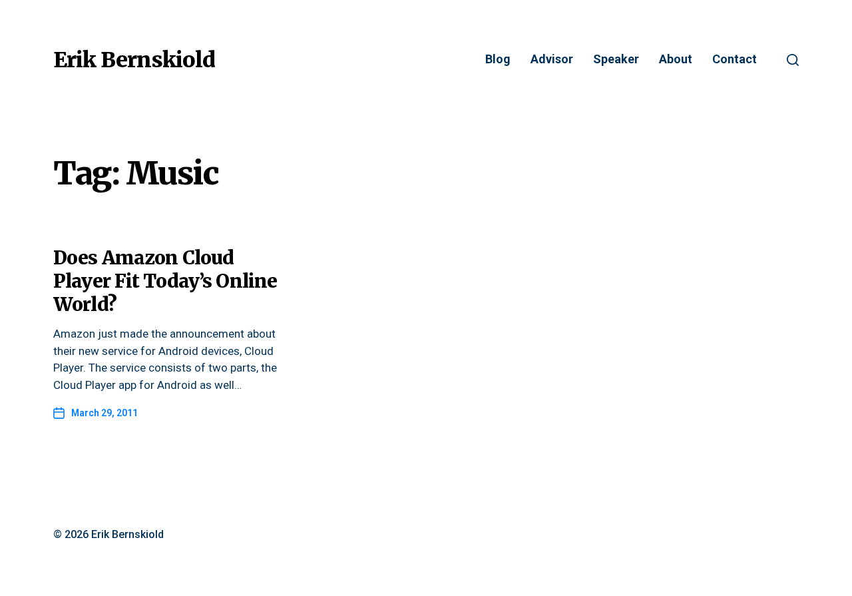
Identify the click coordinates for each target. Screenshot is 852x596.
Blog (498, 59)
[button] (792, 60)
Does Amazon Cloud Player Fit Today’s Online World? (165, 281)
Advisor (552, 59)
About (675, 59)
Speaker (616, 59)
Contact (734, 59)
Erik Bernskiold (134, 60)
